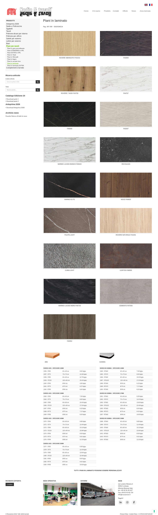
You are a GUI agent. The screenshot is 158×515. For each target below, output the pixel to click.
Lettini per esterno (13, 41)
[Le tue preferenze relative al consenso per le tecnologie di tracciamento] (154, 511)
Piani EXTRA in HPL (14, 53)
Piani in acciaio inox (14, 61)
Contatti (116, 11)
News (134, 11)
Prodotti (107, 11)
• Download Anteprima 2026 (15, 107)
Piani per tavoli (12, 46)
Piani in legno (11, 59)
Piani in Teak (11, 55)
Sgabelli (9, 29)
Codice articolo (10, 79)
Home (86, 11)
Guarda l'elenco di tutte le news (16, 116)
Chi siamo (96, 11)
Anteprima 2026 (12, 24)
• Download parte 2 (12, 101)
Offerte (125, 11)
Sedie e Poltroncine (14, 26)
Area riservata (145, 11)
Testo (7, 86)
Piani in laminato (12, 63)
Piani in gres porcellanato (16, 48)
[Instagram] (127, 502)
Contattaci (10, 484)
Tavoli (8, 31)
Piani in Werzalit (12, 57)
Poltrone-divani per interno (16, 34)
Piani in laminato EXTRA (15, 65)
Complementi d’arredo (15, 68)
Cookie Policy (133, 514)
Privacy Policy (124, 514)
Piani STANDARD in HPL (15, 50)
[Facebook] (134, 502)
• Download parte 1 (12, 99)
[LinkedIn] (120, 502)
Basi (8, 43)
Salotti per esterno (13, 39)
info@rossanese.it (124, 494)
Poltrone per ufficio (13, 36)
